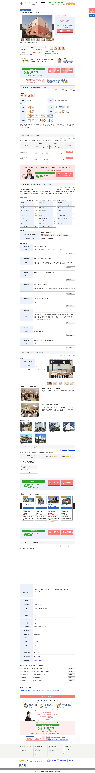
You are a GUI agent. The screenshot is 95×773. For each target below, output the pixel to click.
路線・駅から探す (37, 750)
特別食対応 (26, 366)
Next (53, 27)
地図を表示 (61, 53)
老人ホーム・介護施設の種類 (53, 749)
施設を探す (39, 746)
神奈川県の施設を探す (25, 690)
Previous (21, 27)
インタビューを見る (68, 60)
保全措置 (26, 630)
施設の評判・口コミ (69, 750)
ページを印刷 (64, 138)
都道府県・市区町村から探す (39, 749)
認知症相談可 (23, 220)
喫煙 (26, 623)
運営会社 (45, 769)
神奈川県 (48, 55)
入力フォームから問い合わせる (64, 174)
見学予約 (66, 30)
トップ (21, 6)
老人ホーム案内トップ (26, 746)
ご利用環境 (28, 769)
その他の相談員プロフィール (68, 62)
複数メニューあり (26, 361)
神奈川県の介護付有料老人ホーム (27, 6)
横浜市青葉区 (35, 6)
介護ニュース (68, 746)
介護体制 (26, 626)
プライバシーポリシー (35, 769)
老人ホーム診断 (40, 755)
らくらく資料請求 (70, 4)
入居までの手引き (51, 750)
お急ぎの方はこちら (92, 10)
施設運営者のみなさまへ (64, 769)
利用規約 (41, 769)
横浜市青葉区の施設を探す (39, 690)
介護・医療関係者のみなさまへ (53, 769)
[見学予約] (92, 15)
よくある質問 (68, 753)
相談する (24, 750)
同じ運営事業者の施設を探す (54, 690)
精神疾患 (40, 220)
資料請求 (69, 70)
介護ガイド (53, 746)
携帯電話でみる (72, 138)
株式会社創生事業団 (29, 54)
